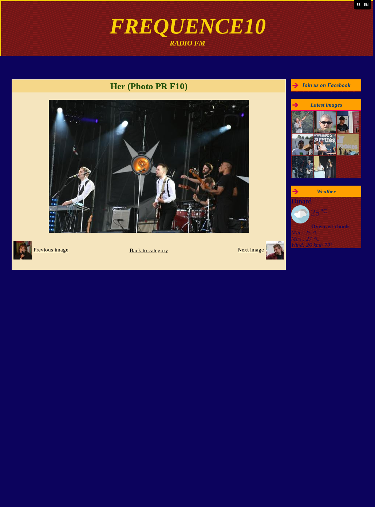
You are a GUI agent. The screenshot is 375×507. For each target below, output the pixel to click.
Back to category (149, 250)
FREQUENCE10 (188, 26)
